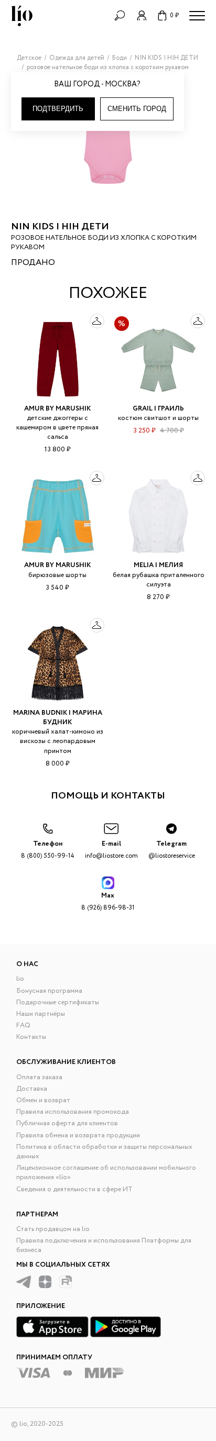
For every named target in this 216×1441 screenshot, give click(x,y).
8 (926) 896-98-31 (107, 901)
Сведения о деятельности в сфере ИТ (74, 1189)
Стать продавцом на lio (53, 1229)
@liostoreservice (171, 849)
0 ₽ (174, 15)
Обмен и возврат (43, 1100)
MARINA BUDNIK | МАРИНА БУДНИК (57, 717)
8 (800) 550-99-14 (47, 849)
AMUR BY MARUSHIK (57, 409)
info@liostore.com (111, 849)
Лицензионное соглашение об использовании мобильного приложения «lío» (106, 1172)
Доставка (31, 1089)
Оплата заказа (39, 1077)
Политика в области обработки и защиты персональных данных (104, 1151)
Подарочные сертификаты (57, 1002)
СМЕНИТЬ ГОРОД (136, 109)
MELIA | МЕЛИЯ (158, 565)
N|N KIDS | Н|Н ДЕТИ (60, 227)
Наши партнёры (40, 1014)
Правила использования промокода (72, 1112)
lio (20, 979)
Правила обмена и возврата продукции (78, 1135)
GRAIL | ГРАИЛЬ (158, 409)
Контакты (31, 1037)
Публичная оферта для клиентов (67, 1123)
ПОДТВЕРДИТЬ (58, 109)
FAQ (23, 1025)
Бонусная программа (49, 991)
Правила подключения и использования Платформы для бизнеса (103, 1245)
